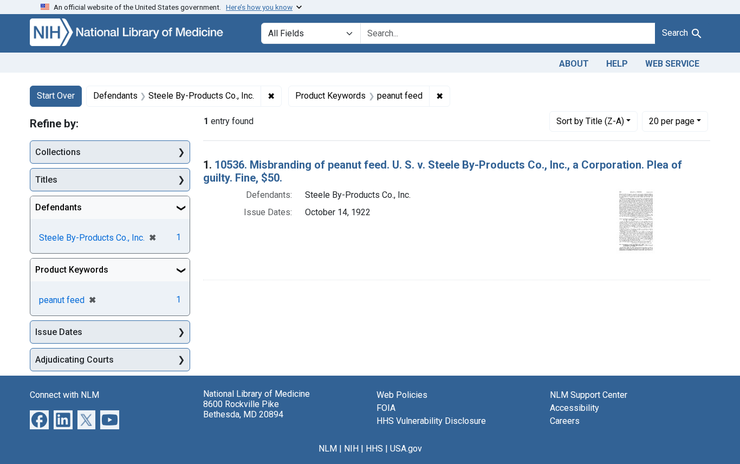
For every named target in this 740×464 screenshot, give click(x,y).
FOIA (386, 408)
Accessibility (574, 408)
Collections (58, 152)
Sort (590, 121)
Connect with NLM (64, 395)
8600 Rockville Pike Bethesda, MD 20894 (243, 409)
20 (671, 120)
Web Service (672, 64)
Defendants (58, 207)
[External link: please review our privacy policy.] (39, 419)
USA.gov (406, 448)
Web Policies (402, 395)
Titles (46, 180)
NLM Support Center (588, 395)
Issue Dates (58, 332)
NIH (351, 448)
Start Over (56, 96)
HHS (374, 448)
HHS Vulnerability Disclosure (431, 421)
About (574, 64)
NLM (328, 448)
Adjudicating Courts (74, 360)
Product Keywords (71, 270)
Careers (565, 421)
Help (617, 64)
